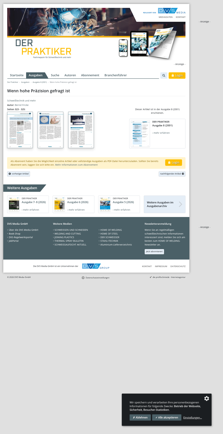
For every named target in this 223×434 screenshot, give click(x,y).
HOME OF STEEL (109, 233)
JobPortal (14, 240)
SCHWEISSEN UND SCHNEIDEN (71, 229)
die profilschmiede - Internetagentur (169, 277)
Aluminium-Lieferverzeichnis (116, 244)
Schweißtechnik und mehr (21, 100)
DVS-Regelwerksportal (21, 237)
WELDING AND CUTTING (68, 233)
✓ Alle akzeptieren (166, 417)
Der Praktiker (12, 82)
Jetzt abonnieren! (154, 251)
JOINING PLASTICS (64, 237)
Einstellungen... (192, 417)
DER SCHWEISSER (109, 237)
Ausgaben (35, 75)
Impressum (161, 266)
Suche (55, 75)
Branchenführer (115, 75)
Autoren (70, 75)
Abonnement (90, 75)
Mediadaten (166, 17)
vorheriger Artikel (20, 173)
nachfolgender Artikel (171, 173)
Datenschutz (177, 266)
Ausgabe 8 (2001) (40, 82)
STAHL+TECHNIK (109, 240)
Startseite (17, 75)
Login (178, 75)
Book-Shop (14, 233)
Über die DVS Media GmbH (23, 229)
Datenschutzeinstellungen (97, 277)
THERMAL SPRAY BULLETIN (69, 240)
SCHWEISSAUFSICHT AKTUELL (70, 244)
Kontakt (180, 17)
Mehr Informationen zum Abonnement (76, 164)
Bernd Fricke (22, 105)
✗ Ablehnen (140, 417)
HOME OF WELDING (111, 229)
